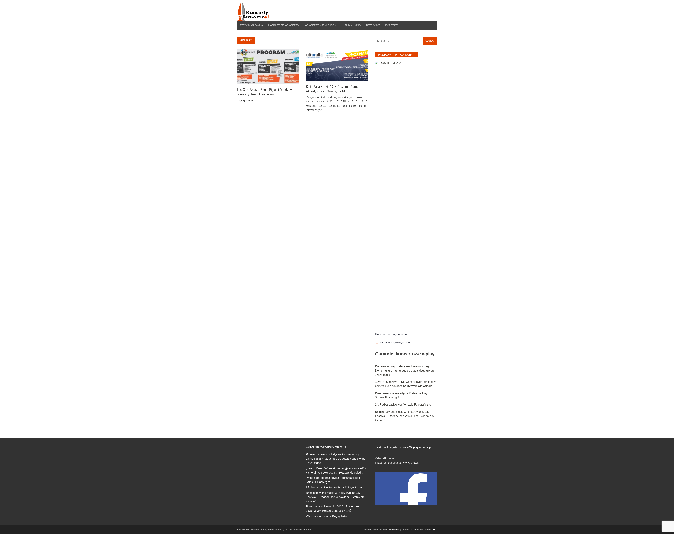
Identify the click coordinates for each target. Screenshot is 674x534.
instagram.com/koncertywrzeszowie (397, 462)
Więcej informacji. (420, 447)
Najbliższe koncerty (283, 25)
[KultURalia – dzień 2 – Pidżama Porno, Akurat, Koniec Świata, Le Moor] (337, 64)
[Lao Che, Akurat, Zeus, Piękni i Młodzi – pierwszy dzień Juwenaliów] (268, 66)
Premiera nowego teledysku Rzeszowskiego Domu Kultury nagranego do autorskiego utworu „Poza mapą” (405, 370)
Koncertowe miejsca (320, 25)
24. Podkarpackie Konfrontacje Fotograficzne (403, 404)
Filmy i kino (353, 25)
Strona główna (251, 25)
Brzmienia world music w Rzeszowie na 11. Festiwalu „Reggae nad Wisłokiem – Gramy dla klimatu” (404, 416)
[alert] (406, 343)
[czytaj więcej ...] (247, 100)
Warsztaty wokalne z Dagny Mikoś (327, 516)
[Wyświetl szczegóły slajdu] (406, 193)
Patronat (373, 25)
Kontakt (391, 25)
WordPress (392, 529)
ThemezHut (429, 529)
